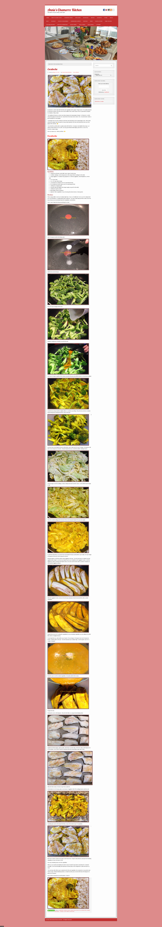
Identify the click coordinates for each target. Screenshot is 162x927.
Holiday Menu (73, 24)
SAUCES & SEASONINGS (63, 21)
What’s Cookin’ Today (57, 17)
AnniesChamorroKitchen (67, 72)
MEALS (111, 17)
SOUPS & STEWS (98, 21)
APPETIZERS (78, 17)
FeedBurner (106, 92)
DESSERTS (99, 17)
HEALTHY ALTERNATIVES (81, 910)
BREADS (92, 17)
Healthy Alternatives (62, 24)
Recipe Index (91, 24)
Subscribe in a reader (99, 101)
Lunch (65, 911)
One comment (76, 72)
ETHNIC (105, 17)
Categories (97, 74)
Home (47, 17)
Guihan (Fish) (73, 910)
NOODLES (53, 21)
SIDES (91, 21)
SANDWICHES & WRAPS (76, 21)
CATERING (98, 24)
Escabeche (52, 69)
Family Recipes (108, 21)
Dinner (68, 910)
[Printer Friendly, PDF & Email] (51, 910)
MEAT (47, 21)
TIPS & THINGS (82, 24)
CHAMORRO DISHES (68, 17)
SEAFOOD (85, 21)
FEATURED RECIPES (50, 24)
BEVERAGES (85, 17)
